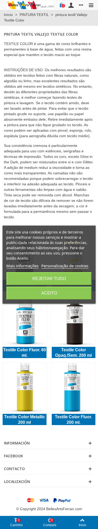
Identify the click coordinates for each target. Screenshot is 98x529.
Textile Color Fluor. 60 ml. (24, 353)
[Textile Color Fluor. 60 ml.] (25, 320)
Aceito (49, 293)
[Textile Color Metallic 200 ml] (25, 387)
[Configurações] (81, 5)
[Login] (71, 5)
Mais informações (22, 265)
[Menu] (91, 5)
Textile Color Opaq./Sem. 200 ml (73, 353)
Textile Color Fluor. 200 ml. (73, 420)
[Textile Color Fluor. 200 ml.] (74, 387)
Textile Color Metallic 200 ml (24, 420)
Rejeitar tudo (49, 278)
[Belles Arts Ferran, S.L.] (30, 5)
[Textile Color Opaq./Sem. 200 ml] (74, 320)
